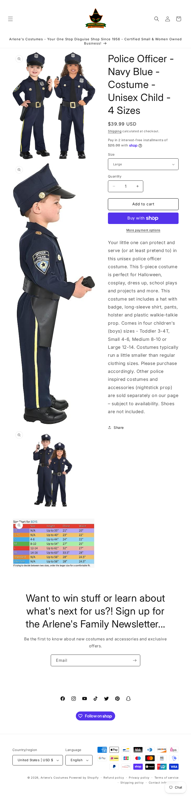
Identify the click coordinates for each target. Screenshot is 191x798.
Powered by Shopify (84, 777)
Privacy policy (139, 777)
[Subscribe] (134, 660)
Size (111, 154)
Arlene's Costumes (54, 777)
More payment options (143, 230)
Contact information (164, 782)
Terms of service (166, 777)
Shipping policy (132, 782)
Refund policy (113, 777)
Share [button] (119, 427)
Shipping (115, 131)
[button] (10, 18)
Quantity (114, 176)
